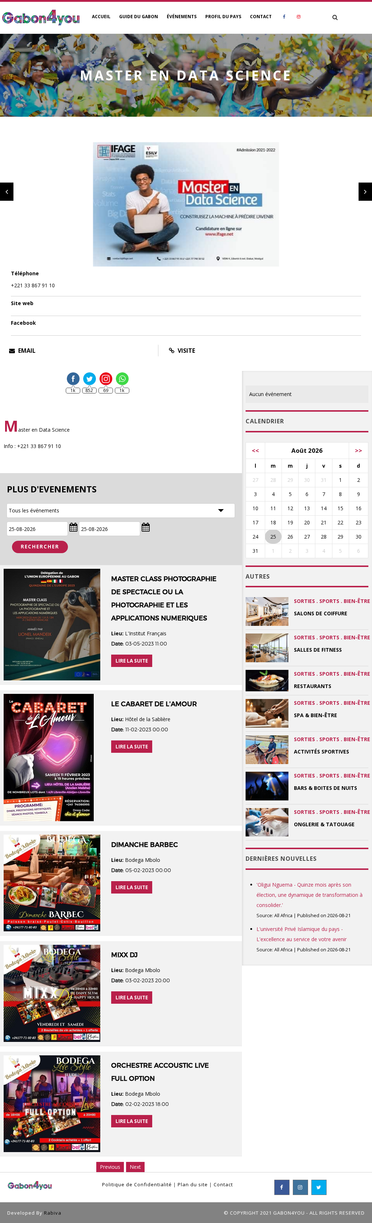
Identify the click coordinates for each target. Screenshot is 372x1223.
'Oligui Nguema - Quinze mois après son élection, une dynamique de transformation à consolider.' (309, 894)
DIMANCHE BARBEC (144, 845)
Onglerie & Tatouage (324, 824)
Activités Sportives (321, 751)
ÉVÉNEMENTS (182, 16)
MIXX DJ (124, 955)
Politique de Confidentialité (137, 1184)
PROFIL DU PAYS (223, 16)
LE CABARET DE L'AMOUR (154, 704)
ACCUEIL (101, 16)
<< (255, 450)
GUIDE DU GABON (138, 16)
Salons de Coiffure (320, 613)
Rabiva (52, 1213)
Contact (223, 1184)
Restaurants (312, 686)
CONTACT (261, 16)
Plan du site (193, 1184)
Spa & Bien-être (315, 715)
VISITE (185, 351)
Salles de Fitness (318, 649)
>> (358, 450)
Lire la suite (132, 661)
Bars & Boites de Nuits (325, 787)
